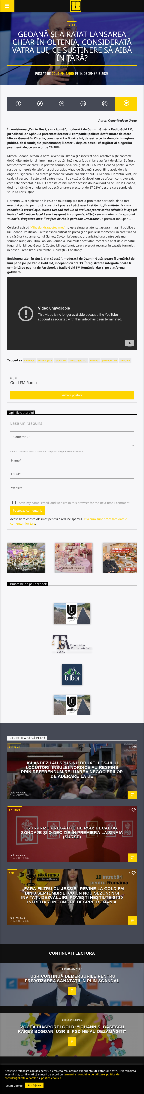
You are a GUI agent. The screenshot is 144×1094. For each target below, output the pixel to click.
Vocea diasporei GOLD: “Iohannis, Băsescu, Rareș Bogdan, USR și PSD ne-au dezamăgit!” (72, 1029)
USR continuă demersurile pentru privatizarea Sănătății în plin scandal (72, 978)
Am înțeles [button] (34, 1085)
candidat (29, 360)
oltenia (94, 360)
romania (125, 360)
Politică (14, 810)
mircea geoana (78, 360)
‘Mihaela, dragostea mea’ (47, 227)
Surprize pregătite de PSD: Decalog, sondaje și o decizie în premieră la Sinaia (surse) (72, 832)
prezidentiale (109, 360)
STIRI (72, 24)
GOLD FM (61, 360)
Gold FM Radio (63, 74)
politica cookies (51, 1078)
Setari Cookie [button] (14, 1085)
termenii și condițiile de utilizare (84, 1074)
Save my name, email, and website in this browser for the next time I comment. (74, 503)
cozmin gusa (45, 360)
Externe (14, 747)
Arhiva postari (72, 395)
